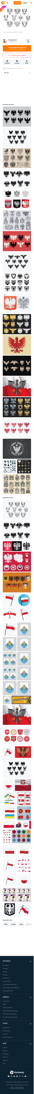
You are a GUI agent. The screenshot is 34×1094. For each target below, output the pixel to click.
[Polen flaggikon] (10, 614)
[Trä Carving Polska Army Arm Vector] (11, 881)
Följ (28, 42)
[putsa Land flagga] (8, 868)
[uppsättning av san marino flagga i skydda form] (10, 731)
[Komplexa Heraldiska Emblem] (17, 498)
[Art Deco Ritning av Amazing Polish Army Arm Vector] (17, 344)
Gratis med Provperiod (17, 48)
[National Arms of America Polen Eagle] (17, 427)
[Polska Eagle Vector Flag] (11, 926)
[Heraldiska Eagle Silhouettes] (17, 406)
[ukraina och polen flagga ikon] (10, 940)
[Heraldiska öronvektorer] (17, 323)
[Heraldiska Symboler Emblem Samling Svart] (10, 466)
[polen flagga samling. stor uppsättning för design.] (7, 1007)
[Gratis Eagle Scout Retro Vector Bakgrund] (17, 448)
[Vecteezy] (3, 3)
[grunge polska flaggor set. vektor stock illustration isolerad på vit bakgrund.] (10, 954)
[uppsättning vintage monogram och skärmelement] (10, 480)
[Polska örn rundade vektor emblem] (12, 1021)
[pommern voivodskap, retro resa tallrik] (12, 816)
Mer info (6, 72)
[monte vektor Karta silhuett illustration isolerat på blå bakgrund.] (10, 984)
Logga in (25, 3)
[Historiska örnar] (17, 157)
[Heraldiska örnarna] (17, 219)
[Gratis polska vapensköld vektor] (17, 852)
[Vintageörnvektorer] (17, 596)
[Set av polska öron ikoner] (17, 116)
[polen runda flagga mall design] (8, 914)
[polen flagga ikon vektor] (10, 1036)
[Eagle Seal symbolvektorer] (17, 365)
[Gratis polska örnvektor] (17, 136)
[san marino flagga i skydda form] (10, 687)
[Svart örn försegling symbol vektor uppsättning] (17, 282)
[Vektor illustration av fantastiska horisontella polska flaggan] (17, 386)
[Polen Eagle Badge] (17, 575)
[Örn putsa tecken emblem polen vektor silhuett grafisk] (17, 560)
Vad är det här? (19, 68)
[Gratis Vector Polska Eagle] (17, 302)
